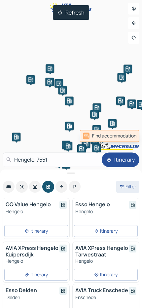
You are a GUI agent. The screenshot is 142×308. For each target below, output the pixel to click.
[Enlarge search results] (71, 173)
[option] (9, 187)
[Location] (133, 38)
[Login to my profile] (133, 9)
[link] (109, 136)
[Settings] (133, 23)
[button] (96, 107)
